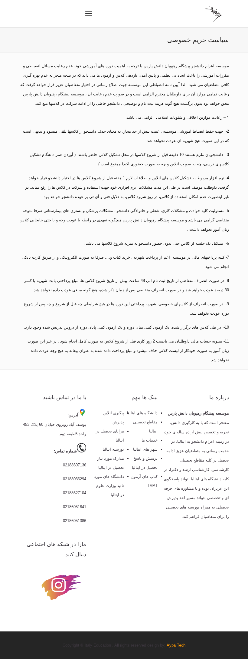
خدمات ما (150, 440)
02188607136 (74, 465)
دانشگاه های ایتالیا (142, 413)
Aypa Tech (176, 645)
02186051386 (74, 520)
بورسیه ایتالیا (113, 449)
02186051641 (74, 507)
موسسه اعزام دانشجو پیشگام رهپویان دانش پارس (185, 66)
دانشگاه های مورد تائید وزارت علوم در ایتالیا (109, 485)
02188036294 (74, 479)
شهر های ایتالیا (145, 449)
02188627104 (74, 493)
